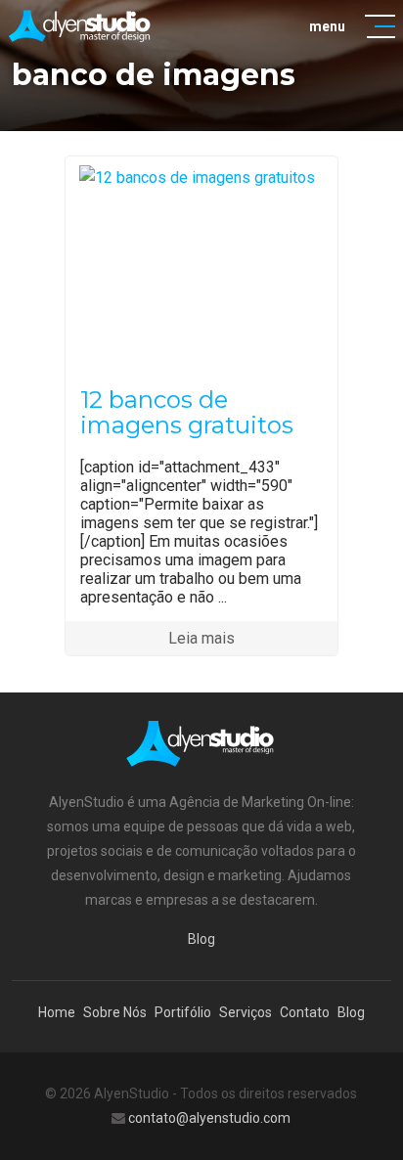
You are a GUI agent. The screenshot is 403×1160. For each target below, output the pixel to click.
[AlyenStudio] (81, 26)
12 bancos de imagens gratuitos (186, 412)
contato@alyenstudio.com (209, 1118)
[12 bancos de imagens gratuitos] (201, 177)
